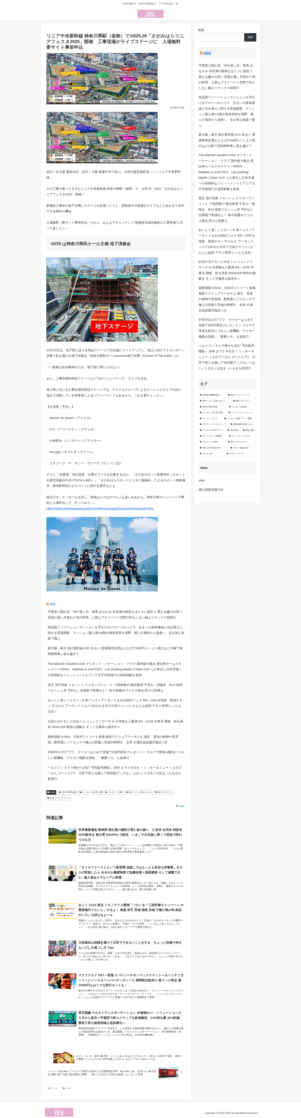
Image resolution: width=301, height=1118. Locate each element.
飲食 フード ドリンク (60, 798)
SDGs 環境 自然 (69, 792)
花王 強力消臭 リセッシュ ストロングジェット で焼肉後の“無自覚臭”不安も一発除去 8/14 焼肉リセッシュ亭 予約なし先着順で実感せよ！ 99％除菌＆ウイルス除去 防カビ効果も (115, 687)
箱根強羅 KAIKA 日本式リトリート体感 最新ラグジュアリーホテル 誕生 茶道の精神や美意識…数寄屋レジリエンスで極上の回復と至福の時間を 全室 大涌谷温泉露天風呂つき (113, 739)
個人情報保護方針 (211, 489)
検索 (201, 30)
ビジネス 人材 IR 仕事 (92, 792)
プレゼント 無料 (115, 792)
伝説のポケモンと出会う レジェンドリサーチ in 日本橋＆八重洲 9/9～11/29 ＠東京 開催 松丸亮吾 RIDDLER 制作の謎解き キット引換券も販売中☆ (115, 724)
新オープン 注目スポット (140, 792)
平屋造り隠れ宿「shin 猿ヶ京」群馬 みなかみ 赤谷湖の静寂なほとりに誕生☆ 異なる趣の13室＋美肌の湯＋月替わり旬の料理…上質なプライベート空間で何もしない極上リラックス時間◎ (115, 614)
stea (53, 603)
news (52, 792)
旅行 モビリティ (165, 792)
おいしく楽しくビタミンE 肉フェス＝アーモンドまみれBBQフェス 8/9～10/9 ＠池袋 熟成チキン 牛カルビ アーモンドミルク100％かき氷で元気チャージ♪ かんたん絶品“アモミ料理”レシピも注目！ (115, 705)
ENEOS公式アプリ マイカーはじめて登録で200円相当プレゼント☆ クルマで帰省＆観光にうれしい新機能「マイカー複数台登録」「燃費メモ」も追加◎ (116, 754)
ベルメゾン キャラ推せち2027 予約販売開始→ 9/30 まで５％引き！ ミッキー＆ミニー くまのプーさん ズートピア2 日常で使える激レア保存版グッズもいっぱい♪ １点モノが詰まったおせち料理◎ (115, 773)
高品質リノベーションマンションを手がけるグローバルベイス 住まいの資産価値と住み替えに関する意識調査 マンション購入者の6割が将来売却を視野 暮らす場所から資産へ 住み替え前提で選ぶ (116, 633)
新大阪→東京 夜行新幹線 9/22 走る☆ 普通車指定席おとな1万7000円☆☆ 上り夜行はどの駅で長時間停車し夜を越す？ (115, 651)
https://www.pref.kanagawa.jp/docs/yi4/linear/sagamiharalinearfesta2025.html (99, 508)
